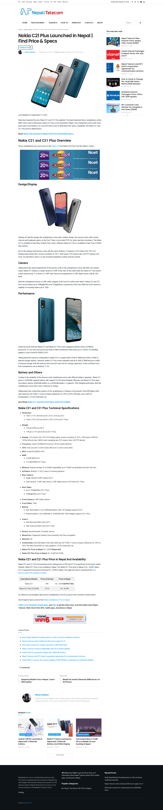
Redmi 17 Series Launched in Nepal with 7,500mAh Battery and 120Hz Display (59, 741)
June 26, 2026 (126, 112)
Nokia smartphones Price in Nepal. (57, 600)
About (100, 23)
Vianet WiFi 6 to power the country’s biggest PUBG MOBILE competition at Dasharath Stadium (58, 660)
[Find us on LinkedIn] (144, 2)
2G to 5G (46, 2)
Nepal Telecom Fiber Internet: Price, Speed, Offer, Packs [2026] (131, 40)
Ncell (23, 2)
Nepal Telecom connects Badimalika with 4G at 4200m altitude (46, 648)
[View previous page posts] (123, 115)
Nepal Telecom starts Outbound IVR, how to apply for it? (43, 641)
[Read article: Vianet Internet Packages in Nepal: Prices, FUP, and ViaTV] (113, 55)
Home (24, 23)
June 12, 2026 (126, 99)
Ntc (19, 2)
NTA (55, 2)
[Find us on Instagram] (138, 2)
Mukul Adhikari (30, 52)
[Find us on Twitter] (135, 2)
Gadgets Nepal (27, 30)
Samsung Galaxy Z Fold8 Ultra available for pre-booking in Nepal (87, 741)
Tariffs (59, 2)
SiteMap (21, 792)
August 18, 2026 (53, 747)
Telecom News (37, 23)
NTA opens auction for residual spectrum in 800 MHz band (44, 645)
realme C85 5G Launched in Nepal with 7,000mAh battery (44, 652)
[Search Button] (140, 23)
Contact (89, 23)
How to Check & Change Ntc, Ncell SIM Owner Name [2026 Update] (132, 81)
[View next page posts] (127, 115)
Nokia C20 (56, 146)
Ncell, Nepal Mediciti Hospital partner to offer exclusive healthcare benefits (51, 637)
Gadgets (53, 23)
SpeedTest (76, 23)
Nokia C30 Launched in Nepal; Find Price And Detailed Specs (48, 134)
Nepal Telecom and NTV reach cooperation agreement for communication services (53, 656)
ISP (51, 2)
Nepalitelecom (27, 803)
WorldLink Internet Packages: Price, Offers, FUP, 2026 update (132, 94)
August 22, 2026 (24, 747)
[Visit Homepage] (41, 11)
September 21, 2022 (45, 52)
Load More (60, 755)
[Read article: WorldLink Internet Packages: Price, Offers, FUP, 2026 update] (113, 95)
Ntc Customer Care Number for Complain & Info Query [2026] (131, 107)
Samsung (29, 2)
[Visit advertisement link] (60, 154)
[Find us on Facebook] (132, 2)
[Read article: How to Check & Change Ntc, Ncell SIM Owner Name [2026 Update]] (113, 82)
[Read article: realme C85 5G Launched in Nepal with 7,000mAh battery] (31, 728)
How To (64, 23)
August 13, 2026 (82, 747)
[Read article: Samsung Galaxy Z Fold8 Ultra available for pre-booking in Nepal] (88, 728)
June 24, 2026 (126, 87)
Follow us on (24, 48)
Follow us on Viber (70, 773)
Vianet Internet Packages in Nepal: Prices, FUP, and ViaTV (132, 53)
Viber (54, 605)
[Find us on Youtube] (141, 2)
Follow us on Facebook (27, 605)
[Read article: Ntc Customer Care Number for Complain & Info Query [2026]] (113, 108)
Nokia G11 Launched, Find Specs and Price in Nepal (49, 402)
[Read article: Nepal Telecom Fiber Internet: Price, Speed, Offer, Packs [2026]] (113, 42)
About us (65, 2)
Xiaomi (40, 2)
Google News (42, 605)
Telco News (73, 788)
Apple (35, 2)
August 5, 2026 (127, 46)
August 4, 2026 (127, 59)
